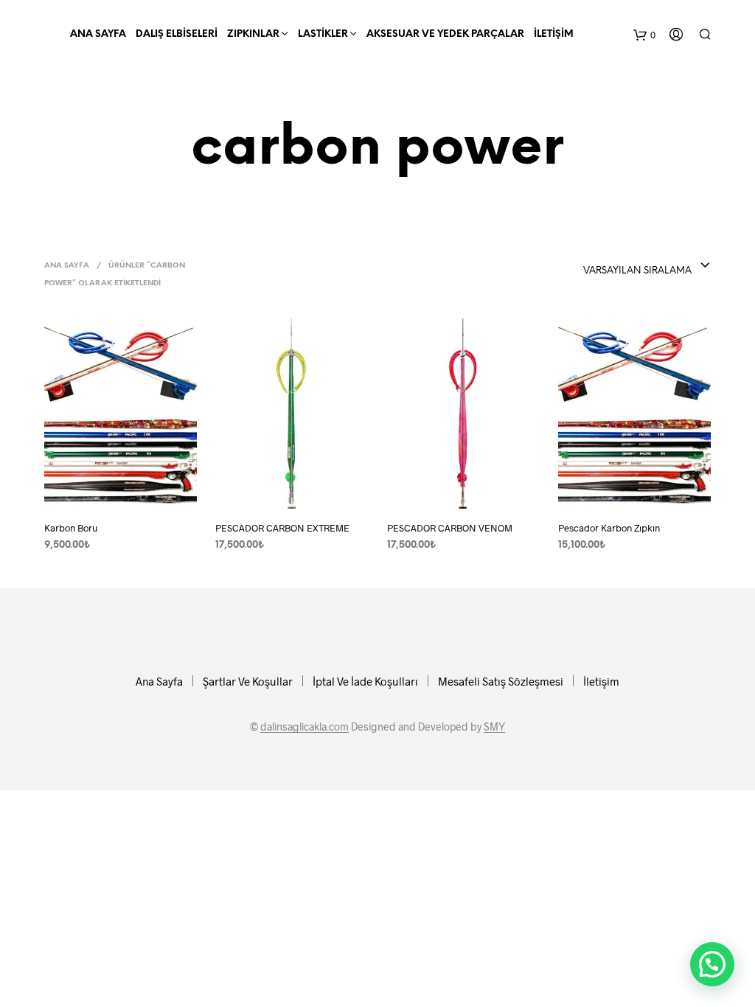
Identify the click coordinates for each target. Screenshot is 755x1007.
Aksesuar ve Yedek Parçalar (445, 34)
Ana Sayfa (98, 34)
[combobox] (594, 266)
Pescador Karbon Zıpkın (609, 528)
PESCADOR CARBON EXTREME (282, 528)
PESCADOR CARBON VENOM (449, 528)
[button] (712, 964)
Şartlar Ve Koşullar (248, 681)
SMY (494, 727)
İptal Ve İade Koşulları (365, 681)
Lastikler (323, 34)
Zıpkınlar (253, 34)
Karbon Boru (70, 528)
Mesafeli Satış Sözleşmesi (500, 681)
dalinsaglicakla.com (304, 727)
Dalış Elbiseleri (177, 34)
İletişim (554, 34)
